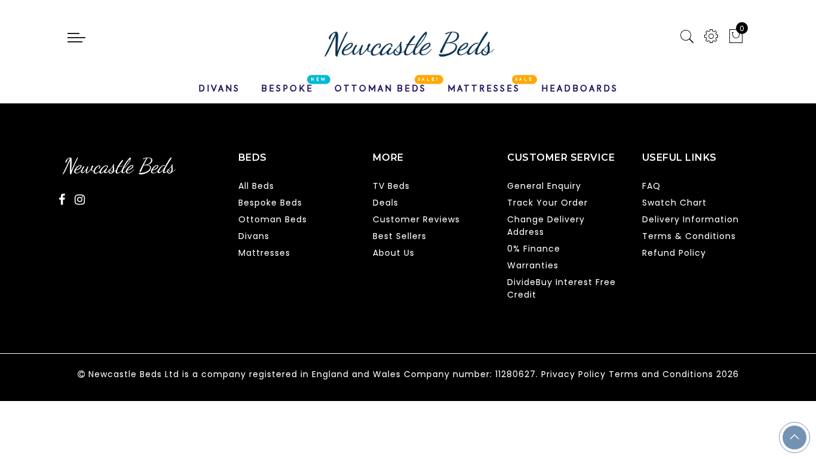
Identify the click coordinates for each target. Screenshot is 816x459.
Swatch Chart (674, 203)
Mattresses (264, 253)
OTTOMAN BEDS (381, 88)
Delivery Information (690, 219)
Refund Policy (674, 253)
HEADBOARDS (579, 88)
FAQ (651, 186)
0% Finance (533, 249)
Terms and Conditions (661, 374)
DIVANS (219, 88)
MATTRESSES (483, 88)
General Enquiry (544, 186)
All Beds (256, 186)
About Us (394, 253)
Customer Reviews (416, 219)
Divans (253, 236)
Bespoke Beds (270, 203)
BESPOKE (287, 88)
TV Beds (391, 186)
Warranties (533, 265)
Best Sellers (400, 236)
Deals (385, 203)
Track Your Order (547, 203)
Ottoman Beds (272, 219)
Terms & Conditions (689, 236)
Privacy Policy (573, 374)
